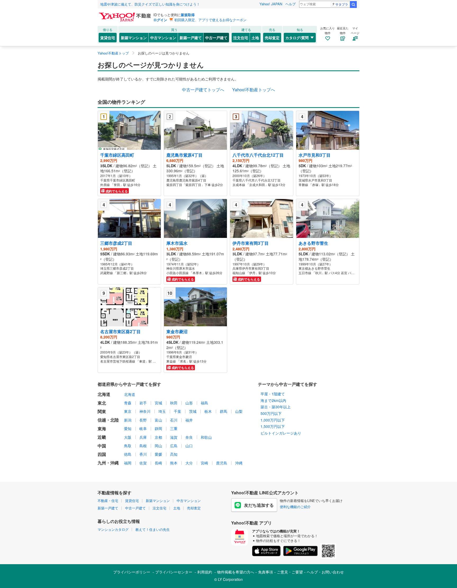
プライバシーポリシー (131, 572)
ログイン (160, 19)
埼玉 (162, 411)
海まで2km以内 (273, 400)
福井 (189, 420)
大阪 (127, 437)
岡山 (158, 445)
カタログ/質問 (297, 37)
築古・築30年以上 (276, 406)
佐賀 (143, 462)
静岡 (158, 428)
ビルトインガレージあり (281, 433)
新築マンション (134, 37)
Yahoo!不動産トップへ (253, 90)
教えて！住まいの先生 (152, 529)
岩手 (143, 402)
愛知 (127, 428)
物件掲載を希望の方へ (235, 572)
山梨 (239, 411)
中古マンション (163, 37)
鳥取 (127, 445)
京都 (158, 437)
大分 (189, 462)
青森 (127, 402)
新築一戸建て (191, 37)
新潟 (127, 420)
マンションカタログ (113, 529)
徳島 (127, 454)
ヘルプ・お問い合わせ (325, 572)
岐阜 (143, 428)
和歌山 (206, 437)
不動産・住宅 (108, 500)
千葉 (177, 411)
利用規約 (204, 572)
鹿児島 (221, 462)
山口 (189, 445)
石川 (173, 420)
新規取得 (188, 14)
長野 (143, 420)
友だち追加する (259, 505)
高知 (173, 454)
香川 (143, 454)
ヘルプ (290, 3)
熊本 (173, 462)
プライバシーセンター (173, 572)
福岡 (127, 462)
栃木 (208, 411)
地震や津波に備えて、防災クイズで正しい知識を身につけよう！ (150, 4)
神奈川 (144, 411)
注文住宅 (240, 37)
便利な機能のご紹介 (295, 506)
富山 (158, 420)
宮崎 (204, 462)
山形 (189, 402)
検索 (353, 4)
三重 (173, 428)
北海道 (129, 394)
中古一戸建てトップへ (203, 90)
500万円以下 (271, 413)
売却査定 (272, 37)
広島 (173, 445)
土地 (255, 37)
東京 (127, 411)
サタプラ (341, 4)
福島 (204, 402)
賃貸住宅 (107, 37)
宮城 (158, 402)
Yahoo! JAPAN (270, 3)
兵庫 (143, 437)
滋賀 (173, 437)
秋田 (173, 402)
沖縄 (239, 462)
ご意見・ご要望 (290, 572)
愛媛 (158, 454)
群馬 (223, 411)
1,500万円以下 (273, 426)
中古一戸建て (216, 37)
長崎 (158, 462)
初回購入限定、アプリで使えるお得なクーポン (210, 19)
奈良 (189, 437)
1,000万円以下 (273, 420)
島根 (143, 445)
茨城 (192, 411)
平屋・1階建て (273, 393)
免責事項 (265, 572)
